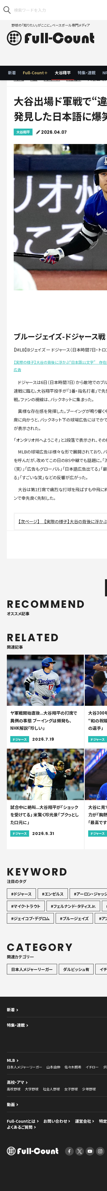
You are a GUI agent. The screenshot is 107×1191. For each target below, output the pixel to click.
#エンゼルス (53, 894)
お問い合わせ (55, 1121)
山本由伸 (53, 1066)
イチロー (92, 1066)
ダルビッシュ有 (76, 969)
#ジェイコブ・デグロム (30, 918)
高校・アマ (15, 1082)
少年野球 (89, 1088)
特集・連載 (87, 72)
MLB (11, 1060)
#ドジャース (21, 894)
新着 (12, 72)
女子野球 (71, 1088)
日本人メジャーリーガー (32, 969)
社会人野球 (51, 1088)
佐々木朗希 (72, 1066)
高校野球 (14, 1088)
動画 (11, 1104)
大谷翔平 (63, 72)
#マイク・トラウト (26, 906)
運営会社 (83, 1121)
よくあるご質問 (20, 1127)
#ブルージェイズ (74, 918)
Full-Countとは (21, 1121)
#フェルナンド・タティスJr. (73, 906)
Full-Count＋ (35, 72)
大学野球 (32, 1088)
